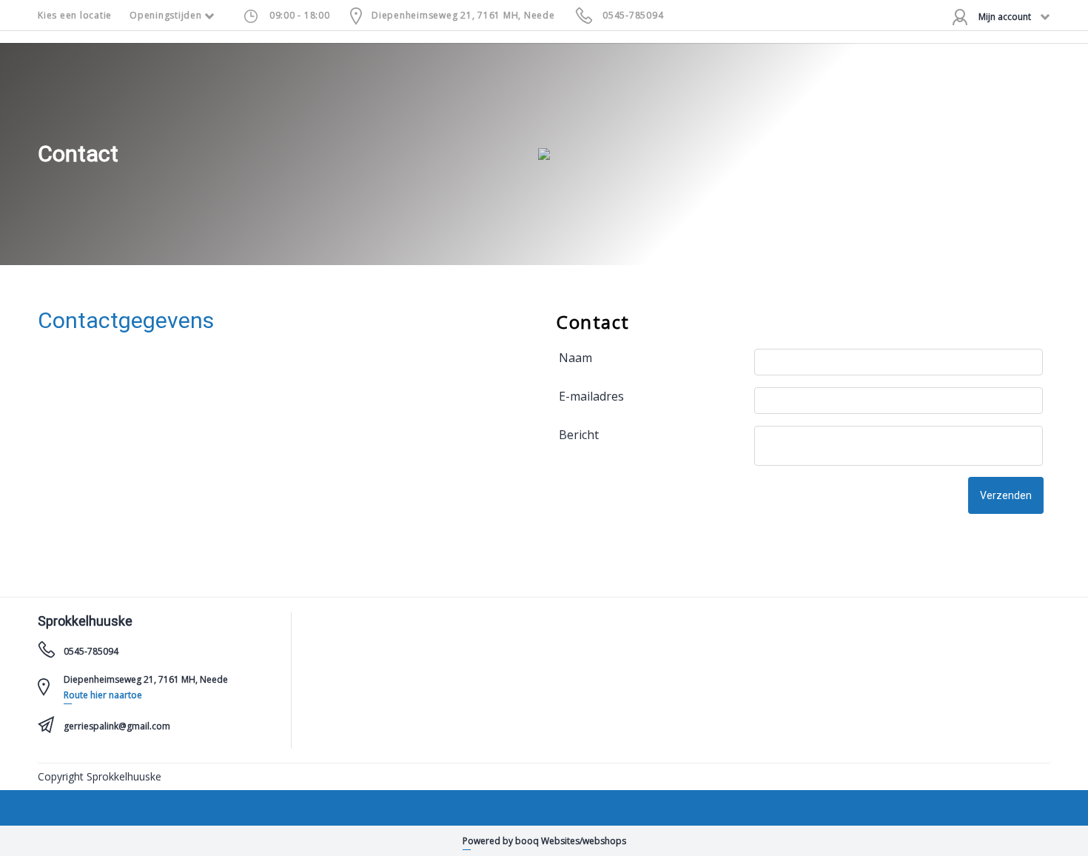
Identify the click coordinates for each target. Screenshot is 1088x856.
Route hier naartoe (103, 695)
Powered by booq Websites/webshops (544, 841)
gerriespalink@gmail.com (117, 726)
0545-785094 (632, 15)
